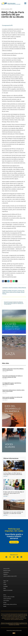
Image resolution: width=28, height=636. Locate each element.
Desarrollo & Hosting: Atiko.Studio (14, 630)
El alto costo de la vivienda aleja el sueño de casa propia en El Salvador (13, 493)
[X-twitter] (10, 557)
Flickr (4, 588)
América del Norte (7, 598)
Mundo (18, 292)
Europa (4, 602)
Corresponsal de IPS (7, 25)
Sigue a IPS (5, 580)
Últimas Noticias (22, 287)
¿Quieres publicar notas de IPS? (10, 576)
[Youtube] (17, 557)
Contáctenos (6, 572)
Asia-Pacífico (6, 600)
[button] (3, 281)
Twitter (4, 584)
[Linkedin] (21, 557)
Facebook (5, 586)
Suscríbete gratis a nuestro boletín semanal (14, 536)
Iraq (23, 290)
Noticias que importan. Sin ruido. (14, 530)
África (4, 594)
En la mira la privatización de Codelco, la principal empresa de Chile (12, 376)
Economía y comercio (17, 290)
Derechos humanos (13, 287)
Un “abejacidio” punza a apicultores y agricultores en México (12, 383)
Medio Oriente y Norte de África (9, 292)
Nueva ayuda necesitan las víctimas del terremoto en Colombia (12, 398)
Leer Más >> (5, 371)
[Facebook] (6, 557)
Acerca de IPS (6, 568)
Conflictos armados (6, 290)
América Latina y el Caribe (8, 596)
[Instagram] (14, 557)
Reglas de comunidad (7, 590)
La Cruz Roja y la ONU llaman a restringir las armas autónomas (12, 473)
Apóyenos (5, 574)
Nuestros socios (6, 570)
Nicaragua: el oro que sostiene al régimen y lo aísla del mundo (13, 512)
